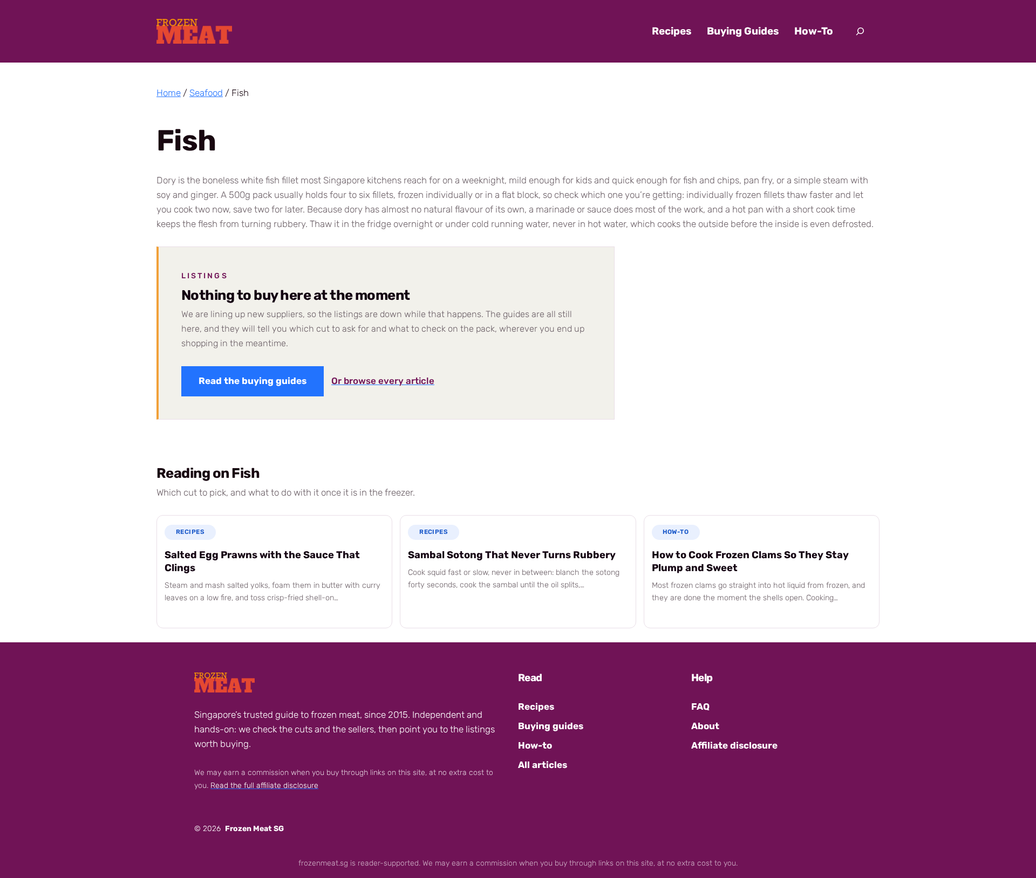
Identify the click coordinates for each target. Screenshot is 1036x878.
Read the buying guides (252, 380)
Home (168, 92)
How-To (676, 532)
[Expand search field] (860, 31)
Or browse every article (382, 380)
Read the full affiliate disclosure (264, 785)
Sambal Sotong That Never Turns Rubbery (512, 555)
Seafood (206, 92)
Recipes (190, 532)
